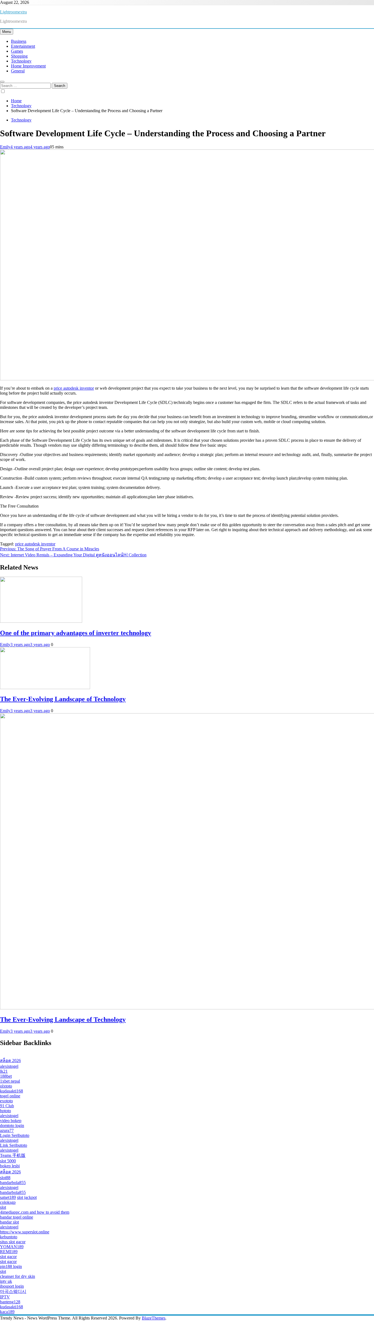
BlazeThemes (153, 1318)
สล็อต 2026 (10, 1060)
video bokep (10, 1120)
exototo (6, 1100)
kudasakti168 (11, 1091)
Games (17, 51)
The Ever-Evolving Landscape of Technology (63, 699)
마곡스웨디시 (13, 1291)
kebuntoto (8, 1237)
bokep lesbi (10, 1165)
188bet (6, 1076)
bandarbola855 (13, 1182)
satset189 (8, 1197)
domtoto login (12, 1125)
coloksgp (8, 1202)
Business (18, 41)
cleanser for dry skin (17, 1276)
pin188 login (11, 1266)
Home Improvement (28, 66)
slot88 (5, 1177)
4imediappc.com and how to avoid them (34, 1212)
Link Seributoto (13, 1145)
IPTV (5, 1297)
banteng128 (10, 1301)
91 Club (7, 1105)
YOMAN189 (12, 1246)
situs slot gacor (12, 1241)
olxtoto (6, 1086)
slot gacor (8, 1256)
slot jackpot (27, 1197)
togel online (10, 1096)
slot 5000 (8, 1161)
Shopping (19, 56)
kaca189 (7, 1311)
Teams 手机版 (12, 1155)
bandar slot (9, 1222)
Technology (21, 61)
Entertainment (23, 46)
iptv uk (6, 1281)
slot (3, 1207)
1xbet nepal (10, 1081)
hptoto (5, 1110)
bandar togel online (16, 1217)
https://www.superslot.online (24, 1232)
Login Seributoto (14, 1135)
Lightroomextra (13, 12)
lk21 (4, 1071)
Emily (5, 147)
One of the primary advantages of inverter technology (75, 632)
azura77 (7, 1130)
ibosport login (12, 1286)
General (18, 71)
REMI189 (9, 1251)
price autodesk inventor (74, 388)
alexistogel (9, 1066)
